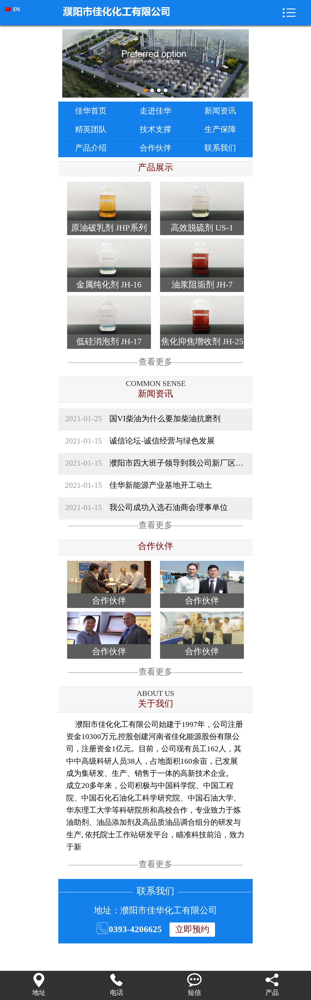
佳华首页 (91, 110)
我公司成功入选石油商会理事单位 (146, 507)
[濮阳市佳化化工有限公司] (160, 9)
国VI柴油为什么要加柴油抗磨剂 (142, 418)
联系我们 (220, 147)
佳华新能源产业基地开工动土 (138, 485)
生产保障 (220, 129)
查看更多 (155, 361)
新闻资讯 (220, 110)
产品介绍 (91, 147)
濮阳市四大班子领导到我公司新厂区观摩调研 (155, 462)
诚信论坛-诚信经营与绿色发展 (140, 440)
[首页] (25, 12)
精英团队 (91, 129)
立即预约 (192, 929)
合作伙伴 (155, 147)
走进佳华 (155, 110)
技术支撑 (155, 129)
